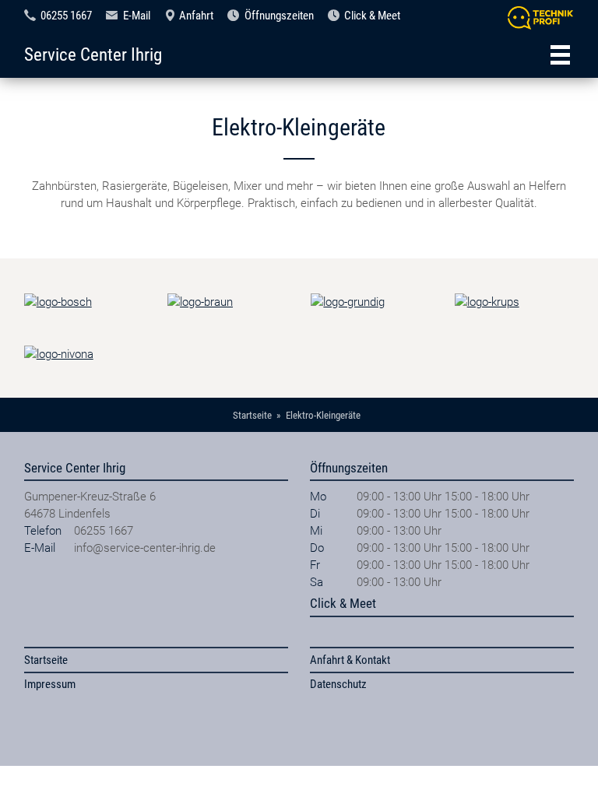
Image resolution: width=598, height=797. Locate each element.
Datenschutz (338, 684)
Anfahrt (196, 16)
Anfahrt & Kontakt (350, 660)
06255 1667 (66, 16)
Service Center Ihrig (93, 54)
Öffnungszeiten (279, 16)
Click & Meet (372, 16)
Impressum (50, 684)
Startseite (46, 660)
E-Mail (136, 16)
